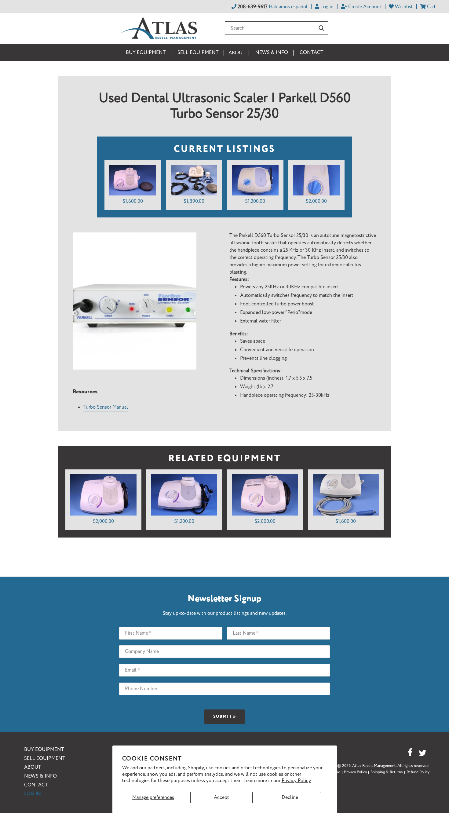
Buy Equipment (44, 749)
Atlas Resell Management (374, 766)
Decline (290, 797)
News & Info (40, 776)
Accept (221, 797)
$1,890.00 (194, 201)
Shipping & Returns (387, 772)
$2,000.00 (316, 201)
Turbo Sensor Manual (105, 407)
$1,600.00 (132, 201)
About (32, 767)
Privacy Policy (296, 780)
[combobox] (276, 28)
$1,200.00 (255, 201)
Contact (36, 785)
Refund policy (418, 772)
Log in (32, 793)
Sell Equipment (44, 758)
